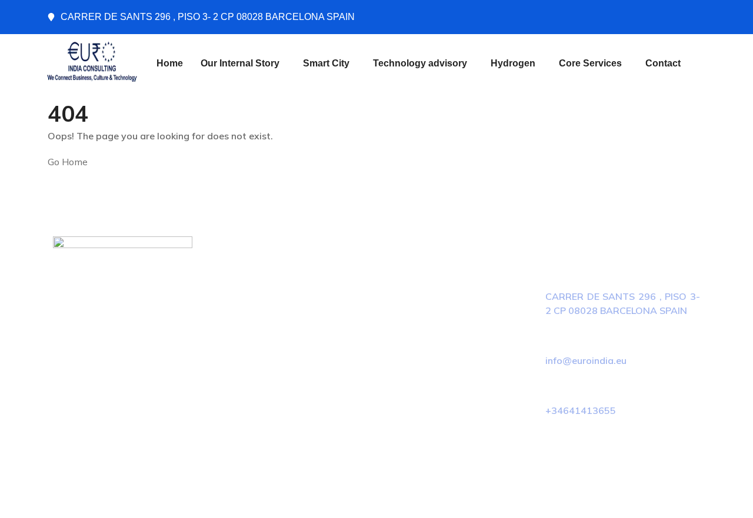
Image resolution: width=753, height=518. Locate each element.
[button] (243, 63)
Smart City (326, 63)
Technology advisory (420, 63)
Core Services (590, 63)
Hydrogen (513, 63)
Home (169, 63)
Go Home (68, 162)
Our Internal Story (240, 63)
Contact (663, 63)
